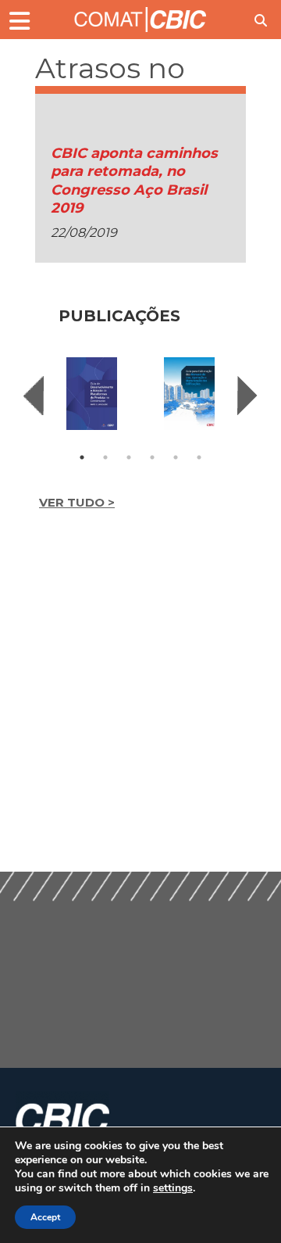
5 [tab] (175, 457)
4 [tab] (152, 457)
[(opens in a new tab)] (91, 393)
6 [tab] (199, 457)
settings (173, 1188)
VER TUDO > (77, 502)
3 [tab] (129, 457)
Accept (45, 1217)
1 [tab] (82, 457)
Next (247, 395)
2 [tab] (105, 457)
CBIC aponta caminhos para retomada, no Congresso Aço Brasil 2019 (134, 181)
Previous (33, 395)
